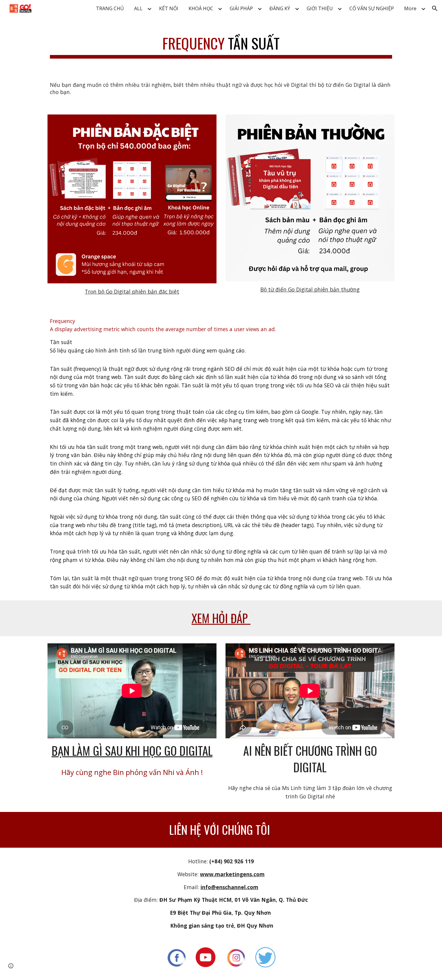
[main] (221, 44)
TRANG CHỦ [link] (110, 8)
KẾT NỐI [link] (168, 8)
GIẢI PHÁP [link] (241, 8)
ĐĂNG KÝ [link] (279, 8)
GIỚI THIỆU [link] (320, 8)
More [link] (410, 8)
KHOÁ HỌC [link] (201, 8)
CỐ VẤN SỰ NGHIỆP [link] (371, 8)
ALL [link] (138, 8)
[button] (435, 8)
